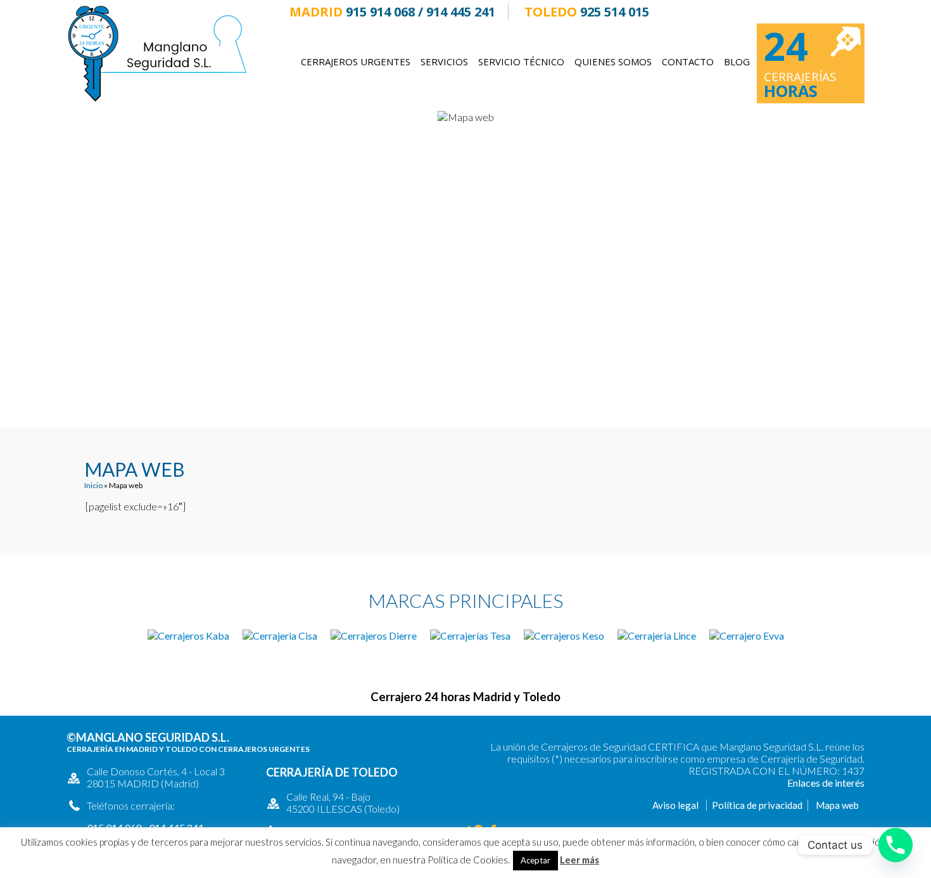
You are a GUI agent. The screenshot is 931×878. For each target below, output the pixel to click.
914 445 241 (460, 11)
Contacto (688, 61)
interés (849, 783)
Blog (737, 61)
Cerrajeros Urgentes (355, 61)
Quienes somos (613, 61)
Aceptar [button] (535, 860)
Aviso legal (675, 805)
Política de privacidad (757, 805)
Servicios (444, 61)
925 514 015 (614, 11)
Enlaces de (811, 783)
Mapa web (837, 805)
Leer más (579, 859)
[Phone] (895, 845)
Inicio (93, 485)
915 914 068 (380, 11)
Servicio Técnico (521, 61)
